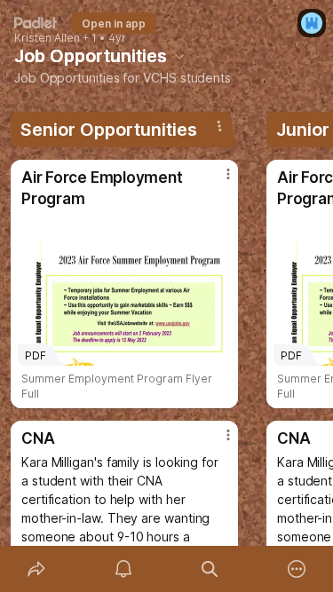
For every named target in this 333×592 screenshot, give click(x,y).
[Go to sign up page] (311, 23)
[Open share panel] (36, 569)
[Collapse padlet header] (179, 56)
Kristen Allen (47, 38)
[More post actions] (216, 181)
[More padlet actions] (296, 569)
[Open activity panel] (123, 569)
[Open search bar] (210, 568)
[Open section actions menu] (219, 126)
